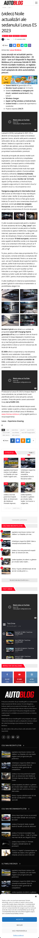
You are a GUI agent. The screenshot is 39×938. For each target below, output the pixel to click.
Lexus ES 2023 (30, 430)
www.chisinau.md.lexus (10, 414)
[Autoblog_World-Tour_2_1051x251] (19, 80)
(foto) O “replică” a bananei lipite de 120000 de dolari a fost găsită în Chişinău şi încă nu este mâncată (24, 852)
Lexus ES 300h (6, 432)
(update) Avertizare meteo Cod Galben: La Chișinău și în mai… (23, 533)
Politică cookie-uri (18, 935)
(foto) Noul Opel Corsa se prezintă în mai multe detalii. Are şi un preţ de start (24, 817)
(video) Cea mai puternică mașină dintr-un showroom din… (23, 551)
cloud (7, 430)
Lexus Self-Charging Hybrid (28, 432)
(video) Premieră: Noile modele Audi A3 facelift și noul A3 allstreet (24, 825)
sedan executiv (6, 435)
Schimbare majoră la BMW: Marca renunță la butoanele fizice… (24, 542)
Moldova (23, 36)
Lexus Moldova (15, 50)
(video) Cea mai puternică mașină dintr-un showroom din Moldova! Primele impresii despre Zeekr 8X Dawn (24, 777)
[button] (36, 896)
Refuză (19, 925)
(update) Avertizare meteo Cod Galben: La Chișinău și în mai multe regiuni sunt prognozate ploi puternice (24, 755)
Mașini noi (16, 36)
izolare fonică (14, 430)
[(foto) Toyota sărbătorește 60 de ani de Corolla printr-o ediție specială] (6, 571)
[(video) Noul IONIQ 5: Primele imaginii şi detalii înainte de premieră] (6, 844)
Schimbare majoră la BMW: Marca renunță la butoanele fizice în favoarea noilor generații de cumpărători (24, 766)
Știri (10, 36)
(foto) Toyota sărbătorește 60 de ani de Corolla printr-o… (24, 570)
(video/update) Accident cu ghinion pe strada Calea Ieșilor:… (24, 560)
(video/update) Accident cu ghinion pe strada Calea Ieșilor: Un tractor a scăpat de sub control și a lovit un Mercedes (24, 788)
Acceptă (19, 919)
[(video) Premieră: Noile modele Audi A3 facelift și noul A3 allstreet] (6, 826)
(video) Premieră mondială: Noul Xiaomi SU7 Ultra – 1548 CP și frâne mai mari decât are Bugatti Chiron (24, 835)
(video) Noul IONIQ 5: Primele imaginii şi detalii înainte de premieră (22, 844)
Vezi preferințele (19, 931)
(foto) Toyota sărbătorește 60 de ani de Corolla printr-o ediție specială (24, 797)
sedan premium (16, 435)
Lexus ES (22, 430)
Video (5, 36)
